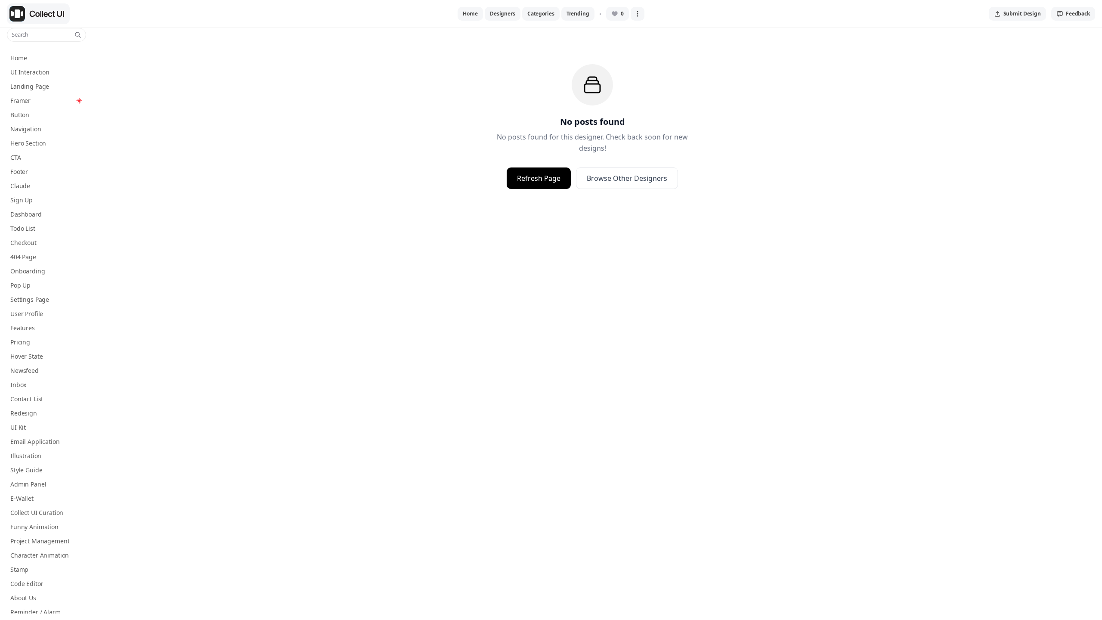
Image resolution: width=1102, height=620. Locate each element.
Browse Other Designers (627, 178)
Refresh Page (538, 178)
